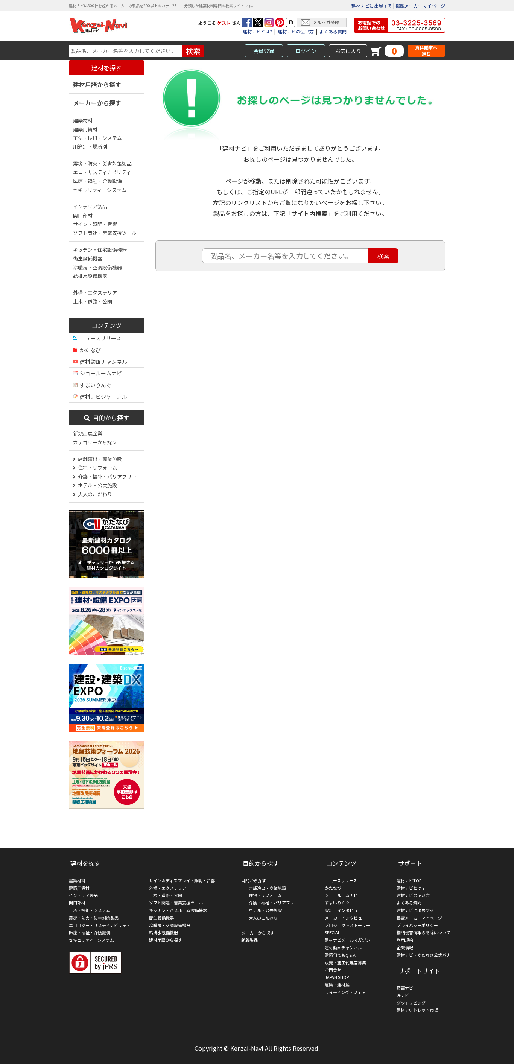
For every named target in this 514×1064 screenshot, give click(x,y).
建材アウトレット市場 (417, 1010)
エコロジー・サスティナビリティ (99, 925)
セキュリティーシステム (99, 189)
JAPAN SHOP (337, 977)
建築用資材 (85, 129)
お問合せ (333, 970)
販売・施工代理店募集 (345, 962)
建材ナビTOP (409, 880)
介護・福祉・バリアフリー (106, 476)
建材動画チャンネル (102, 361)
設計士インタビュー (343, 910)
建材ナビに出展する (371, 5)
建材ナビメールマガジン (347, 940)
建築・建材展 (337, 985)
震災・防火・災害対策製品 (102, 163)
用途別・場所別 (90, 146)
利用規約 (405, 940)
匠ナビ (403, 995)
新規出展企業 (87, 433)
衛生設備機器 (87, 258)
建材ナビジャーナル (102, 396)
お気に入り (348, 51)
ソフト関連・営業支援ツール (105, 232)
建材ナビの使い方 (296, 31)
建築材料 (83, 120)
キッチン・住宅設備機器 (100, 249)
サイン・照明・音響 (95, 224)
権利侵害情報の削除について (423, 932)
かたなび (89, 350)
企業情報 (405, 947)
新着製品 (249, 940)
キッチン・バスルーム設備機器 (178, 910)
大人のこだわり (94, 494)
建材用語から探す (97, 84)
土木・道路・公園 (92, 301)
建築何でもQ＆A (340, 955)
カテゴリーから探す (95, 442)
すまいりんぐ (94, 385)
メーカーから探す (97, 103)
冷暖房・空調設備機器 (97, 267)
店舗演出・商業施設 (99, 458)
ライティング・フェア (345, 992)
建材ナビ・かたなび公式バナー (426, 955)
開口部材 (83, 215)
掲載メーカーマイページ (420, 5)
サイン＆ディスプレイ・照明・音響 (182, 880)
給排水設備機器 (90, 276)
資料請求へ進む (426, 50)
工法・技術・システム (97, 137)
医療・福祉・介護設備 (97, 180)
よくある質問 (333, 31)
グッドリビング (411, 1003)
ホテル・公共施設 (96, 485)
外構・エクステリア (95, 292)
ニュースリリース (99, 338)
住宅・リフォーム (96, 467)
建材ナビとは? (257, 31)
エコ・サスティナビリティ (102, 172)
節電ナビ (405, 988)
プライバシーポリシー (417, 925)
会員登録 (263, 51)
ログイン (305, 51)
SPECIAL (332, 932)
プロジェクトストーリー (347, 925)
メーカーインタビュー (345, 918)
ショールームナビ (100, 373)
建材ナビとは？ (411, 888)
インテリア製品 (90, 206)
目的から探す (109, 417)
